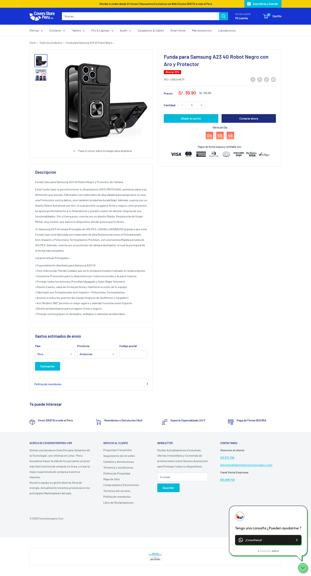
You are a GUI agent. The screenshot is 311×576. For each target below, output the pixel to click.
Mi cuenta (241, 18)
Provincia (83, 346)
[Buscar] (223, 16)
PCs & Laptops (100, 30)
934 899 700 (227, 479)
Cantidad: (170, 105)
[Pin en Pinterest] (259, 79)
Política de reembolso (48, 384)
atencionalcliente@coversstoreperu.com (246, 465)
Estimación (47, 366)
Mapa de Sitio (111, 479)
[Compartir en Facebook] (252, 79)
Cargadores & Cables (151, 30)
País (37, 346)
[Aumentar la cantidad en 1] (201, 105)
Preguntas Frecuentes (117, 450)
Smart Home (178, 30)
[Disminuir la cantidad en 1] (182, 105)
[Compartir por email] (273, 79)
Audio (123, 30)
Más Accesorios (202, 30)
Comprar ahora (248, 118)
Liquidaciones (227, 30)
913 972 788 (227, 457)
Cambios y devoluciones (118, 461)
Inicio (33, 42)
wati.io (275, 551)
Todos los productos (50, 42)
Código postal (128, 346)
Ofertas (34, 30)
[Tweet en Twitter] (266, 79)
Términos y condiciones (118, 467)
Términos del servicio (116, 490)
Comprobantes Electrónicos (121, 485)
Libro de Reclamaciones (118, 502)
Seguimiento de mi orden (119, 455)
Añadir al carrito (191, 118)
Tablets (76, 30)
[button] (268, 540)
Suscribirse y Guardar (265, 3)
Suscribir (168, 487)
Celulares (55, 30)
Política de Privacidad (116, 473)
